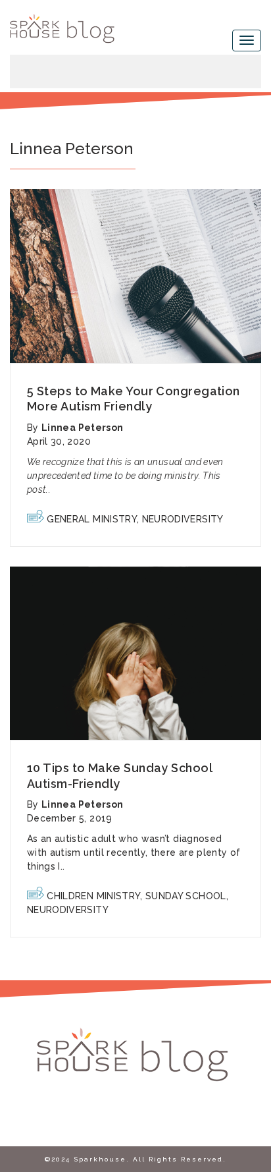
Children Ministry (93, 896)
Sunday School (185, 896)
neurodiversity (183, 519)
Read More (135, 276)
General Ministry (92, 519)
